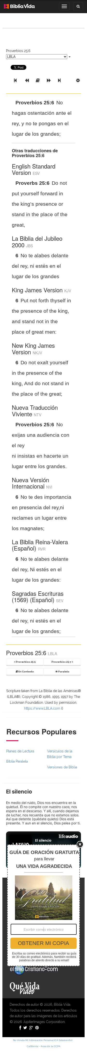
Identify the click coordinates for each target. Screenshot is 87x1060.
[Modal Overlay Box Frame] (43, 905)
